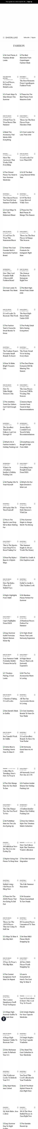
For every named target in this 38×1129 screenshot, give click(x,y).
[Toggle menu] (3, 37)
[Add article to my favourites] (17, 77)
